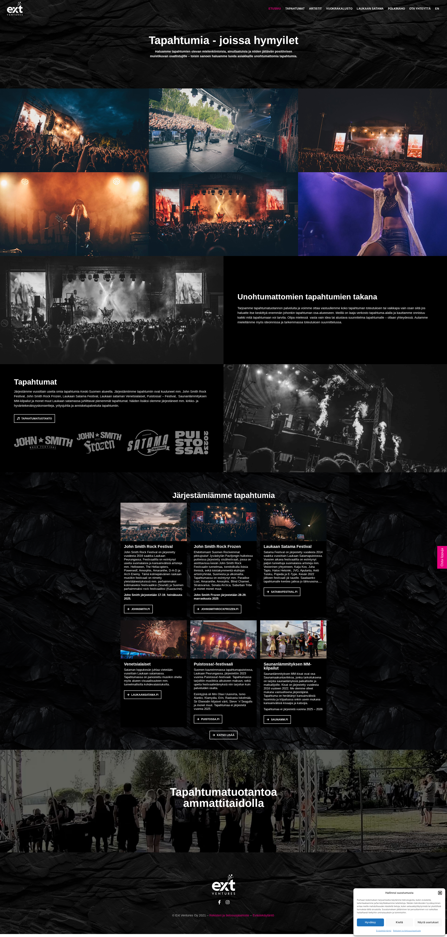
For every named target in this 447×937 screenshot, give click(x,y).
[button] (440, 893)
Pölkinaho (396, 8)
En (437, 8)
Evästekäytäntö (383, 930)
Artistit (315, 8)
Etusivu (275, 8)
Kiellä (399, 922)
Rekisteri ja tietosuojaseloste (407, 930)
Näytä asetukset (428, 922)
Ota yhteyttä (420, 8)
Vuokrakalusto (339, 8)
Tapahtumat (295, 8)
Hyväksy (370, 922)
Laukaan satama (370, 8)
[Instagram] (227, 902)
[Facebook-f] (219, 902)
